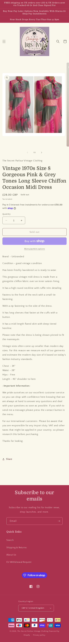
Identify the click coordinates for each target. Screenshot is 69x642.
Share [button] (9, 459)
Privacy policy (39, 635)
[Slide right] (41, 152)
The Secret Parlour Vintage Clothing (33, 631)
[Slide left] (27, 152)
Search (10, 540)
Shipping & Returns (16, 547)
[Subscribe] (58, 521)
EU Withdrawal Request (18, 562)
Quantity (6, 214)
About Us (11, 555)
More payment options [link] (34, 249)
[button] (4, 41)
